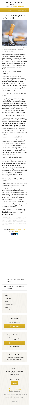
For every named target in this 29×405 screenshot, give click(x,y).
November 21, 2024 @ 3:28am (17, 229)
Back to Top (14, 401)
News (6, 301)
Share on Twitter (14, 234)
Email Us (14, 383)
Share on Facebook (12, 234)
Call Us (10, 10)
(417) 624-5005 (16, 377)
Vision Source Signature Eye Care (14, 390)
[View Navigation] (2, 10)
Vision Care (8, 307)
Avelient (21, 397)
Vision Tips (17, 231)
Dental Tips (8, 298)
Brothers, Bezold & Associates (18, 394)
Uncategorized (9, 304)
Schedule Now (15, 343)
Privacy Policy (8, 397)
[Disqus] (14, 255)
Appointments (22, 10)
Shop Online (15, 326)
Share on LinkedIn (17, 234)
